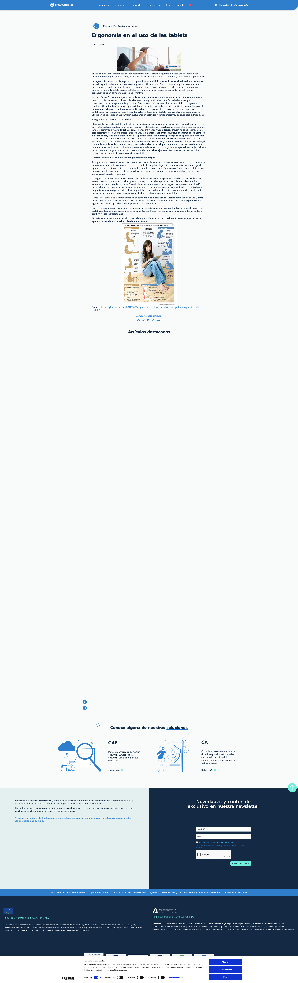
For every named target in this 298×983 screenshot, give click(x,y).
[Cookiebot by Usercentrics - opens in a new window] (68, 978)
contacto (180, 5)
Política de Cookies (100, 892)
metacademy (153, 5)
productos (119, 5)
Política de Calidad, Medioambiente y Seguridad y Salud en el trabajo (145, 892)
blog (167, 5)
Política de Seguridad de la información (201, 892)
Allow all (225, 962)
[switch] (120, 977)
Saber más (114, 770)
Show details (174, 977)
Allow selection (225, 969)
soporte (136, 5)
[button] (138, 320)
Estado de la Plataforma (236, 892)
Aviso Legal (56, 892)
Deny (225, 977)
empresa (104, 5)
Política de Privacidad (76, 892)
